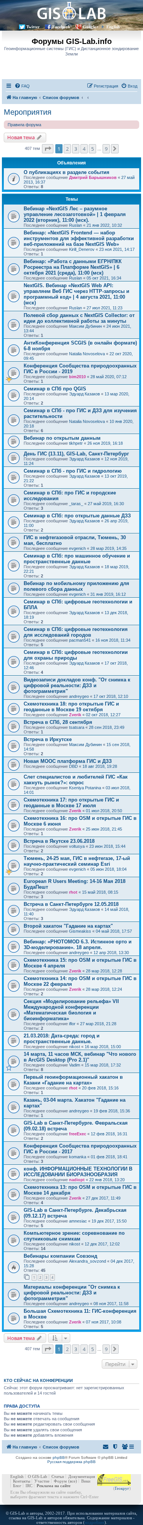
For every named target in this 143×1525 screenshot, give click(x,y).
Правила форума (24, 124)
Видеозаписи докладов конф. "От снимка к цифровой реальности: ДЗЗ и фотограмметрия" (77, 685)
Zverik (75, 714)
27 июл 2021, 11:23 (104, 308)
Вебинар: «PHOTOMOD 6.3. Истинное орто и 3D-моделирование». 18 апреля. (78, 944)
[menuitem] (22, 86)
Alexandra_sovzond (87, 1261)
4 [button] (84, 148)
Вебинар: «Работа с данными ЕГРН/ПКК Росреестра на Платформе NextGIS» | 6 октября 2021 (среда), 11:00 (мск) (73, 267)
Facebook (61, 26)
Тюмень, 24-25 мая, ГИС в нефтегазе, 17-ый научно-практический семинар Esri (77, 861)
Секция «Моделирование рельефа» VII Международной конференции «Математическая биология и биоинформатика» (71, 1009)
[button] (47, 148)
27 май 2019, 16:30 (106, 503)
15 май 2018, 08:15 (100, 892)
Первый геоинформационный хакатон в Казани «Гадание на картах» (73, 1080)
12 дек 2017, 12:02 (102, 1244)
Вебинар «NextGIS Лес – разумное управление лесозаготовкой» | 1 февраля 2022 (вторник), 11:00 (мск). (75, 214)
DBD (73, 766)
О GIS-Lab (37, 1476)
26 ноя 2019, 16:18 (105, 443)
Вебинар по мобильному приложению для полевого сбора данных (76, 586)
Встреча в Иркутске (48, 739)
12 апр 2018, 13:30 (111, 952)
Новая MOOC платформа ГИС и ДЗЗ (68, 761)
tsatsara (76, 727)
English (113, 26)
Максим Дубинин (85, 326)
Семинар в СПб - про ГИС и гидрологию (73, 471)
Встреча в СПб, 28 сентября (58, 722)
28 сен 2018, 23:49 (106, 727)
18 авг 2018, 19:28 (99, 766)
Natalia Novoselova (87, 353)
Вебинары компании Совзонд (60, 1256)
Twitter (33, 26)
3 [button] (75, 148)
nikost (74, 1046)
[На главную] (71, 10)
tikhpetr (76, 443)
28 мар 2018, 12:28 (104, 971)
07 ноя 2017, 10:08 (103, 1322)
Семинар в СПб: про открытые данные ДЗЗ (77, 516)
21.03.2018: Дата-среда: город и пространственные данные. (62, 1038)
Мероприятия (27, 112)
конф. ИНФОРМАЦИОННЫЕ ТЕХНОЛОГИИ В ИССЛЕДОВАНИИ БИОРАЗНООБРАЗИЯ (78, 1171)
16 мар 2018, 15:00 (103, 1046)
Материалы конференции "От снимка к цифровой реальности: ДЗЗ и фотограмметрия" (72, 1292)
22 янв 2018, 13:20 (107, 1179)
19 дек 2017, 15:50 (109, 1221)
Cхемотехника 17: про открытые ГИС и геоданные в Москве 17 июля (71, 802)
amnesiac (78, 1221)
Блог (17, 1485)
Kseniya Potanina (85, 787)
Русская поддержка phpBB (71, 1462)
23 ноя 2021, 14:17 (117, 249)
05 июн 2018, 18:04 (108, 869)
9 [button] (106, 148)
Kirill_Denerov (82, 249)
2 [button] (67, 148)
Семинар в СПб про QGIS (55, 389)
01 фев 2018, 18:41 (109, 1156)
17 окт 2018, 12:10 (110, 696)
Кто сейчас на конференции (38, 1380)
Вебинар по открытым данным (62, 438)
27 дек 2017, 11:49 (103, 1198)
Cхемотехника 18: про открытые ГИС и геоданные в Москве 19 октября (71, 706)
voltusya (77, 846)
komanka (77, 1156)
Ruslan (75, 225)
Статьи (57, 1476)
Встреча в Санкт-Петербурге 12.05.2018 (71, 904)
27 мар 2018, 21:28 (98, 1023)
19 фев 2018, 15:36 (111, 1111)
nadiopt (77, 1179)
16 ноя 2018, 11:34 (112, 640)
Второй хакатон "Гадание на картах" (68, 926)
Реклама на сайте (54, 1485)
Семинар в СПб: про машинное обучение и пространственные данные (77, 558)
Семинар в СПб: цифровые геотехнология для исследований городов (76, 632)
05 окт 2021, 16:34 (104, 278)
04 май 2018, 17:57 (114, 931)
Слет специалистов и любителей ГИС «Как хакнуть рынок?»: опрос (76, 779)
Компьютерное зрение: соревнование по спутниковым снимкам (74, 1236)
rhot (73, 892)
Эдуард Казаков (84, 394)
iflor (72, 1023)
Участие (42, 1481)
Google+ (90, 26)
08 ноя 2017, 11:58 (111, 1303)
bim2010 (77, 376)
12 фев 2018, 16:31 (109, 1134)
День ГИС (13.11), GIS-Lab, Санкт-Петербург (76, 454)
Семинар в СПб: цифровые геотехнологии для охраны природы (76, 655)
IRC (29, 1485)
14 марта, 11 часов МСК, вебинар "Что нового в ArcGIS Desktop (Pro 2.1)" (80, 1057)
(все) (72, 1481)
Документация (81, 1476)
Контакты (21, 1481)
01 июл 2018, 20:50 (104, 810)
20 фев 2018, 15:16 (100, 1088)
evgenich (77, 548)
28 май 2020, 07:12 (108, 376)
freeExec (77, 1134)
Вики (85, 1481)
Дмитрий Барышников (93, 177)
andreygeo (79, 696)
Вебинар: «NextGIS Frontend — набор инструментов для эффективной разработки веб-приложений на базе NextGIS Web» (79, 238)
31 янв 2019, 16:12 (108, 594)
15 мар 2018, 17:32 (103, 1065)
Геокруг (122, 1488)
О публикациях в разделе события (66, 172)
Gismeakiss (80, 931)
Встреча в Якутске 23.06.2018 (59, 841)
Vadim (74, 1065)
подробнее (94, 1522)
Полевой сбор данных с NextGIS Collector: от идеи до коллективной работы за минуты (79, 318)
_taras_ (76, 503)
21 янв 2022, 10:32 (104, 225)
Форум (60, 1481)
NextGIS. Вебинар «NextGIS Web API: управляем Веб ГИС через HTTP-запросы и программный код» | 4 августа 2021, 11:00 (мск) (76, 294)
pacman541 (80, 640)
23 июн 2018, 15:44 (107, 846)
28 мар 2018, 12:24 (104, 989)
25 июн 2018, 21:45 (104, 829)
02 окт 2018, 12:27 (103, 714)
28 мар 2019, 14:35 (108, 548)
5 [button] (92, 148)
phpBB (59, 1457)
